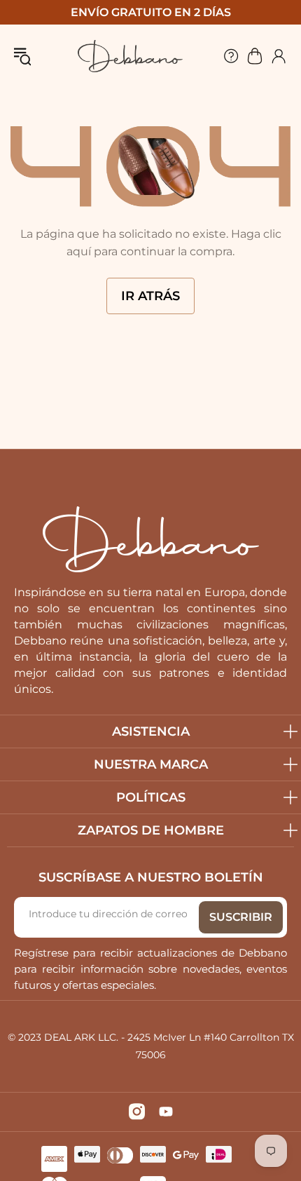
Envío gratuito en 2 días (151, 12)
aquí (78, 251)
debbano (130, 56)
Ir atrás (150, 296)
